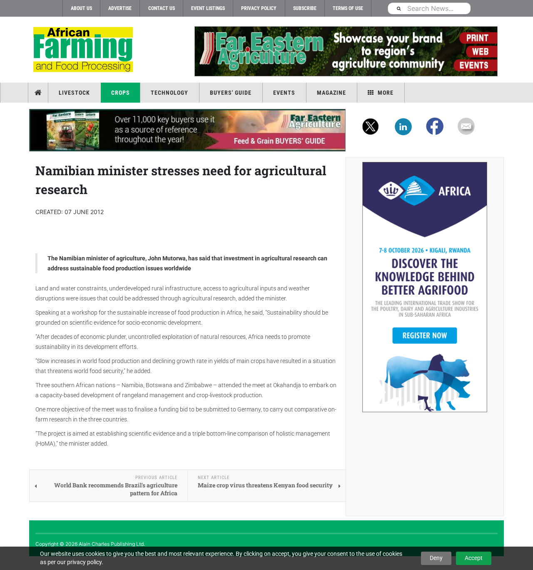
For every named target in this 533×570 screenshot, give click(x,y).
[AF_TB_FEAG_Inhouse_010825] (346, 51)
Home (39, 93)
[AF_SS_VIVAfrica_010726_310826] (425, 287)
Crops (120, 92)
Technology (169, 92)
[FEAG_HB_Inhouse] (187, 130)
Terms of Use (348, 8)
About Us (81, 8)
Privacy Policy (258, 8)
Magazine (331, 92)
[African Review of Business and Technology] (84, 50)
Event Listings (208, 8)
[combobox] (429, 8)
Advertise (120, 8)
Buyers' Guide (231, 92)
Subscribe (304, 8)
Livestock (74, 92)
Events (284, 92)
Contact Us (161, 8)
